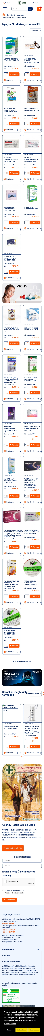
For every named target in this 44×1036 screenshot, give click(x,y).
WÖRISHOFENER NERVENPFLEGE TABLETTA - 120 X (30, 582)
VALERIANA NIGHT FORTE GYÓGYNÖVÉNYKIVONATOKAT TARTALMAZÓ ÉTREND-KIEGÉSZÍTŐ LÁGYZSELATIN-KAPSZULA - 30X (14, 533)
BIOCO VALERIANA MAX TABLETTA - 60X (31, 109)
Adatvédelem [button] (10, 1024)
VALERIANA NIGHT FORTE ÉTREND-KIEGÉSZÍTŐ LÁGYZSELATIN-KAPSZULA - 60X (31, 482)
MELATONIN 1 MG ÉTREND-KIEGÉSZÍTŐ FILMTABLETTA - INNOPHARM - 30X (11, 380)
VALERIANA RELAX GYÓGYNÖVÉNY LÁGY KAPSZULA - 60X (32, 531)
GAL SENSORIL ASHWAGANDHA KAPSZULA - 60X (9, 208)
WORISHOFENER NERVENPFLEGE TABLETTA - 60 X (9, 632)
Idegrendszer (21, 15)
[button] (21, 756)
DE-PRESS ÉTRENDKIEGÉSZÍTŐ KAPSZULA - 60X (31, 159)
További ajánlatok (36, 693)
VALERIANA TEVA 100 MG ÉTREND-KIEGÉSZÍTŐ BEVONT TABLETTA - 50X (11, 583)
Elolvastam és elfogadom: (14, 891)
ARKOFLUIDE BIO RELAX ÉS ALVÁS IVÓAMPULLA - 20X (10, 110)
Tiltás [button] (9, 1030)
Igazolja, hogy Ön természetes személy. (18, 873)
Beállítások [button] (21, 1030)
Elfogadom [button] (34, 1030)
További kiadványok (11, 848)
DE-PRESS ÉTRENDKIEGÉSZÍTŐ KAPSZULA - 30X (10, 159)
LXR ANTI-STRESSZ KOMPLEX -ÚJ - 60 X (31, 329)
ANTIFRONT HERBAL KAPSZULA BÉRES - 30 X (11, 60)
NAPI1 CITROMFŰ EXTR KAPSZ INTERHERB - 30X (30, 379)
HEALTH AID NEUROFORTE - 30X (31, 208)
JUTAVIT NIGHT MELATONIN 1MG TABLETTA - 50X (10, 258)
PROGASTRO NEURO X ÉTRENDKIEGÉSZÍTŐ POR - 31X (32, 428)
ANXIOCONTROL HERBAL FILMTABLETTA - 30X (31, 60)
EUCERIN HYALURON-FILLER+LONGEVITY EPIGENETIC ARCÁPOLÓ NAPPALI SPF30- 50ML (32, 730)
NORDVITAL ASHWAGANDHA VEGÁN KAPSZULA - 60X (10, 429)
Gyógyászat (11, 15)
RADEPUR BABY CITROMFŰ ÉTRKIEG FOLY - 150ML (10, 480)
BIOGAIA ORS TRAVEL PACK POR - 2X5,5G (11, 727)
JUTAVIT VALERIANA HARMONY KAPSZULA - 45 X (11, 329)
